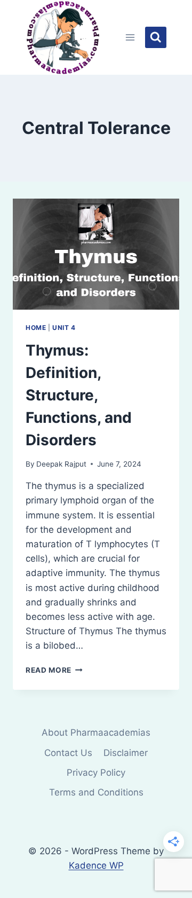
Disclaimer (125, 752)
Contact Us (68, 752)
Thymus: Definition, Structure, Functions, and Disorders (79, 395)
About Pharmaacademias (96, 732)
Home (36, 328)
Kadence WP (96, 865)
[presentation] (96, 254)
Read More (54, 670)
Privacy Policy (96, 772)
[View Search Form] (155, 37)
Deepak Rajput (61, 464)
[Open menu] (130, 37)
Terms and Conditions (96, 792)
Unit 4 (64, 328)
